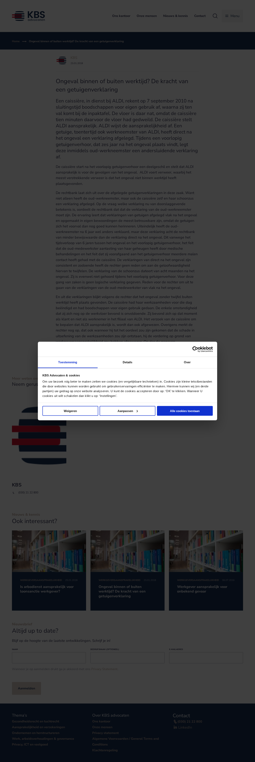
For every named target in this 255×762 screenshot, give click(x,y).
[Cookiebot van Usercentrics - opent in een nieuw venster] (195, 349)
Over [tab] (187, 362)
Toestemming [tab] (67, 362)
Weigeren (70, 410)
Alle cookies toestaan (185, 410)
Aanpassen (125, 410)
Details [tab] (127, 362)
